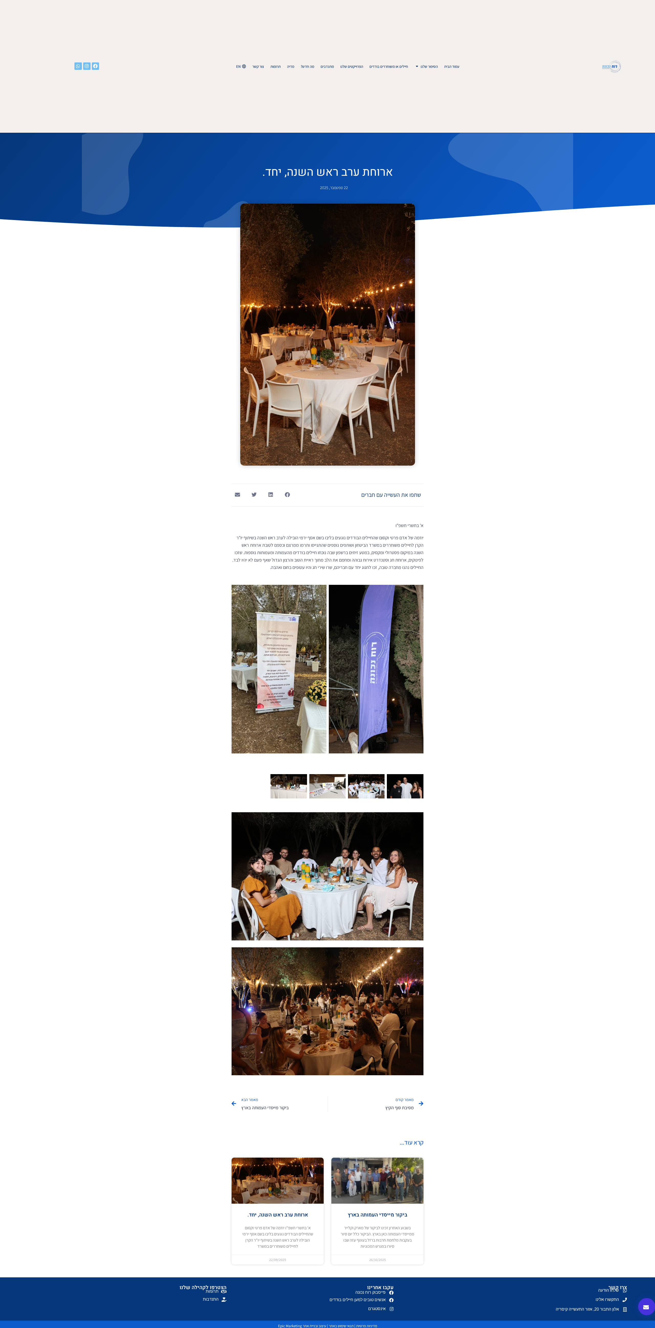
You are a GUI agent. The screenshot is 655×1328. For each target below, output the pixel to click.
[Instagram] (87, 66)
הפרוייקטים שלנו (351, 66)
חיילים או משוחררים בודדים (388, 66)
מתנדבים (327, 66)
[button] (287, 494)
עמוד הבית (451, 66)
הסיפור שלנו (429, 66)
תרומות (275, 66)
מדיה (290, 66)
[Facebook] (95, 66)
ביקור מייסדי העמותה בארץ (377, 1215)
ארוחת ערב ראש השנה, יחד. (277, 1215)
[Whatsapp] (78, 66)
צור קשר (258, 66)
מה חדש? (307, 66)
